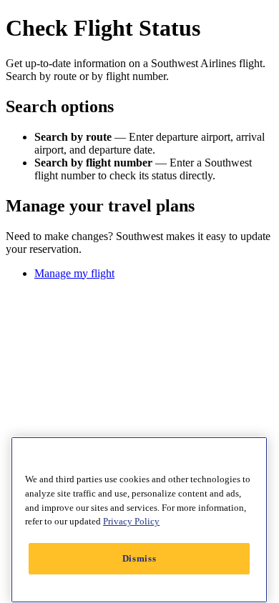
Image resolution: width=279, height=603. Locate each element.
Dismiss (139, 558)
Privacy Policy (131, 521)
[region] (139, 520)
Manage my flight (74, 273)
